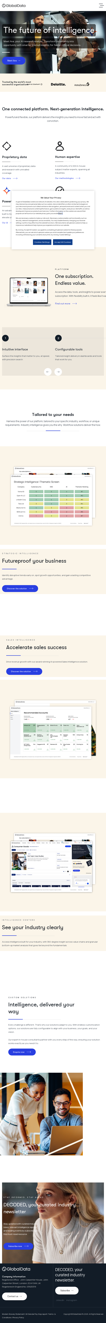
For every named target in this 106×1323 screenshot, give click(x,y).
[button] (48, 372)
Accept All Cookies (63, 242)
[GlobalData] (13, 5)
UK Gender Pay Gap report (36, 1314)
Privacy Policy (18, 1317)
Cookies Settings (42, 242)
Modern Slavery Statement (13, 1314)
